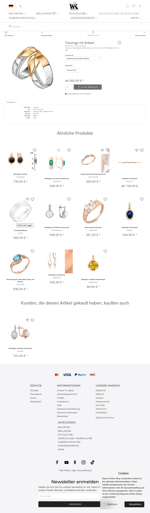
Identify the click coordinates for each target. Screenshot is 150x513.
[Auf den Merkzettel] (119, 42)
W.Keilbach (101, 412)
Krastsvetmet (102, 401)
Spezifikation (11, 102)
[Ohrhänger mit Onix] (15, 160)
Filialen (60, 398)
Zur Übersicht (8, 35)
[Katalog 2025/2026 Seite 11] (102, 150)
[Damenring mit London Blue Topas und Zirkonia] (20, 263)
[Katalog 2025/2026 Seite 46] (27, 199)
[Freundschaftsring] (20, 211)
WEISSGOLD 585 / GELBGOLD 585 (119, 13)
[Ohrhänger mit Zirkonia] (52, 260)
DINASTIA (101, 390)
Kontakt (34, 390)
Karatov (100, 398)
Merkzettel (35, 401)
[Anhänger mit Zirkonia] (130, 211)
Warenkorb (36, 394)
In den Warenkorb (89, 87)
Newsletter (62, 416)
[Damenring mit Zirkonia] (93, 211)
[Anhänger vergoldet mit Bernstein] (93, 263)
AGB (59, 405)
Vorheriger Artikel (46, 35)
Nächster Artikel (140, 35)
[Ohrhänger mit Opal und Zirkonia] (20, 332)
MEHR (135, 18)
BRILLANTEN (44, 13)
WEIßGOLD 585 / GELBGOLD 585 (75, 438)
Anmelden (75, 504)
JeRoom (100, 394)
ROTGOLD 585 (77, 13)
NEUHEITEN (16, 13)
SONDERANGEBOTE (83, 18)
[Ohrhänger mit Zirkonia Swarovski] (57, 211)
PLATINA (100, 405)
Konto (33, 398)
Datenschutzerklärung (68, 409)
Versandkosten (84, 470)
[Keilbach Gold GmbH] (73, 6)
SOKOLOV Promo (105, 417)
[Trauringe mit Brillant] (32, 67)
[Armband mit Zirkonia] (130, 162)
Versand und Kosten (67, 412)
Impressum (63, 401)
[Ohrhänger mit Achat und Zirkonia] (57, 162)
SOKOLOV (101, 409)
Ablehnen (112, 504)
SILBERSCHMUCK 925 (22, 18)
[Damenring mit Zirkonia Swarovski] (88, 160)
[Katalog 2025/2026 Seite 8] (137, 150)
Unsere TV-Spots (65, 390)
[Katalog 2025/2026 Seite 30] (27, 320)
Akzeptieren (135, 504)
